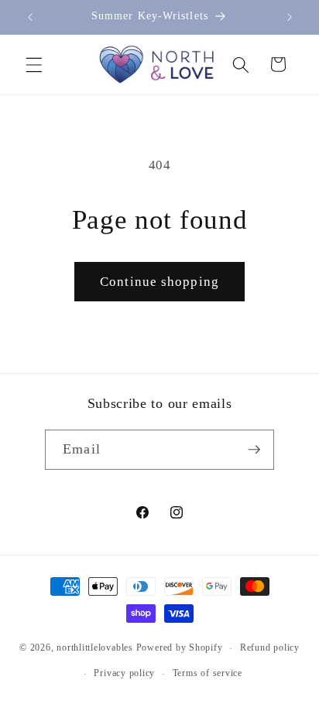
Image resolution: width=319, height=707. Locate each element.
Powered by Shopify (179, 648)
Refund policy (270, 647)
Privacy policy (124, 673)
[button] (34, 64)
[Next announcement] (290, 17)
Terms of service (207, 673)
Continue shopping (159, 281)
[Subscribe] (254, 450)
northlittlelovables (95, 648)
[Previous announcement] (30, 17)
